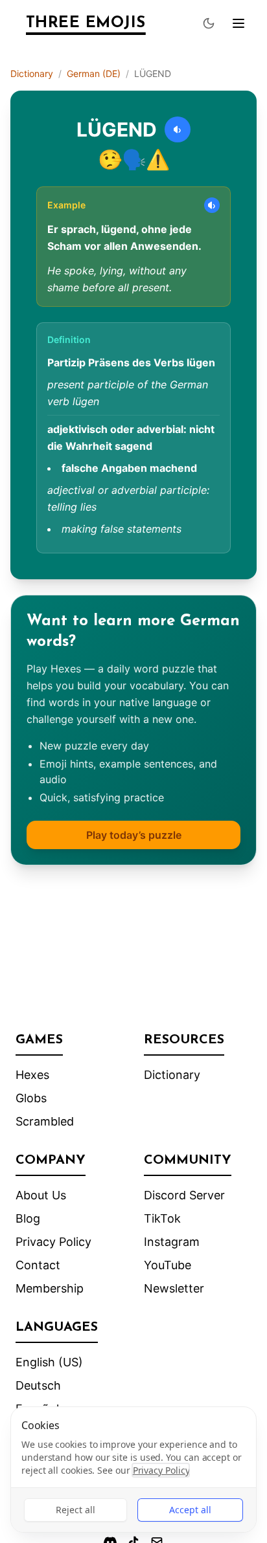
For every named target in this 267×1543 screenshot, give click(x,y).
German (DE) (94, 73)
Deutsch (38, 1385)
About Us (41, 1195)
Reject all (75, 1510)
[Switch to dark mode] (208, 23)
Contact (38, 1265)
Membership (50, 1288)
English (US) (49, 1362)
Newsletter (174, 1288)
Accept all (190, 1510)
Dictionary (31, 73)
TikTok (162, 1218)
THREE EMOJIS (86, 23)
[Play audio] (178, 129)
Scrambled (45, 1121)
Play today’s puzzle (133, 834)
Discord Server (184, 1195)
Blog (28, 1218)
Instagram (172, 1242)
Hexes (32, 1075)
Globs (31, 1098)
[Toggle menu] (238, 23)
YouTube (167, 1265)
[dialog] (133, 1469)
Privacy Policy (53, 1242)
